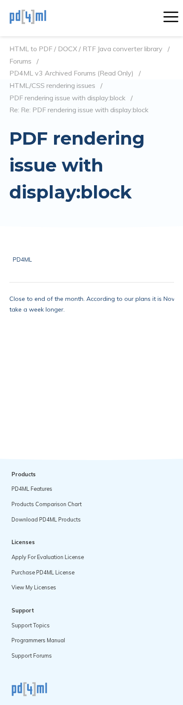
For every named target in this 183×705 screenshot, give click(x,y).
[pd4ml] (37, 18)
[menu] (170, 17)
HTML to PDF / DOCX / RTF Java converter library (86, 49)
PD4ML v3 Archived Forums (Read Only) (71, 73)
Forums (20, 61)
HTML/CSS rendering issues (52, 86)
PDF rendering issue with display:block (67, 98)
